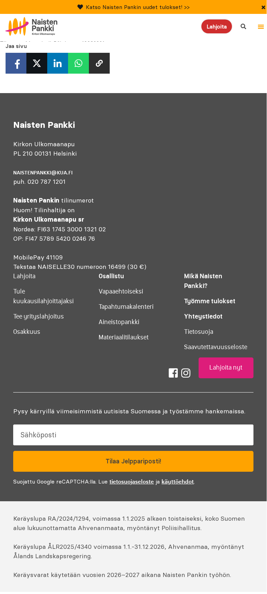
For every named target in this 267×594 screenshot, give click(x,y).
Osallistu (111, 276)
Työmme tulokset (209, 301)
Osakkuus (26, 332)
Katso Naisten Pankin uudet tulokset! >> (138, 6)
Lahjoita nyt (225, 367)
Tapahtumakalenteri (126, 307)
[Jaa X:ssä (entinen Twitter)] (36, 63)
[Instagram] (185, 373)
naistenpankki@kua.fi (43, 173)
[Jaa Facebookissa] (16, 63)
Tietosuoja (198, 332)
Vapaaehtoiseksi (121, 291)
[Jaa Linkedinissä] (57, 63)
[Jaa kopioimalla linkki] (99, 63)
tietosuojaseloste (131, 481)
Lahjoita (217, 26)
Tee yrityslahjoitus (38, 316)
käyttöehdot (177, 481)
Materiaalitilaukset (124, 337)
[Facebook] (173, 373)
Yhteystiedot (203, 316)
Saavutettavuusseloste (215, 347)
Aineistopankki (119, 322)
